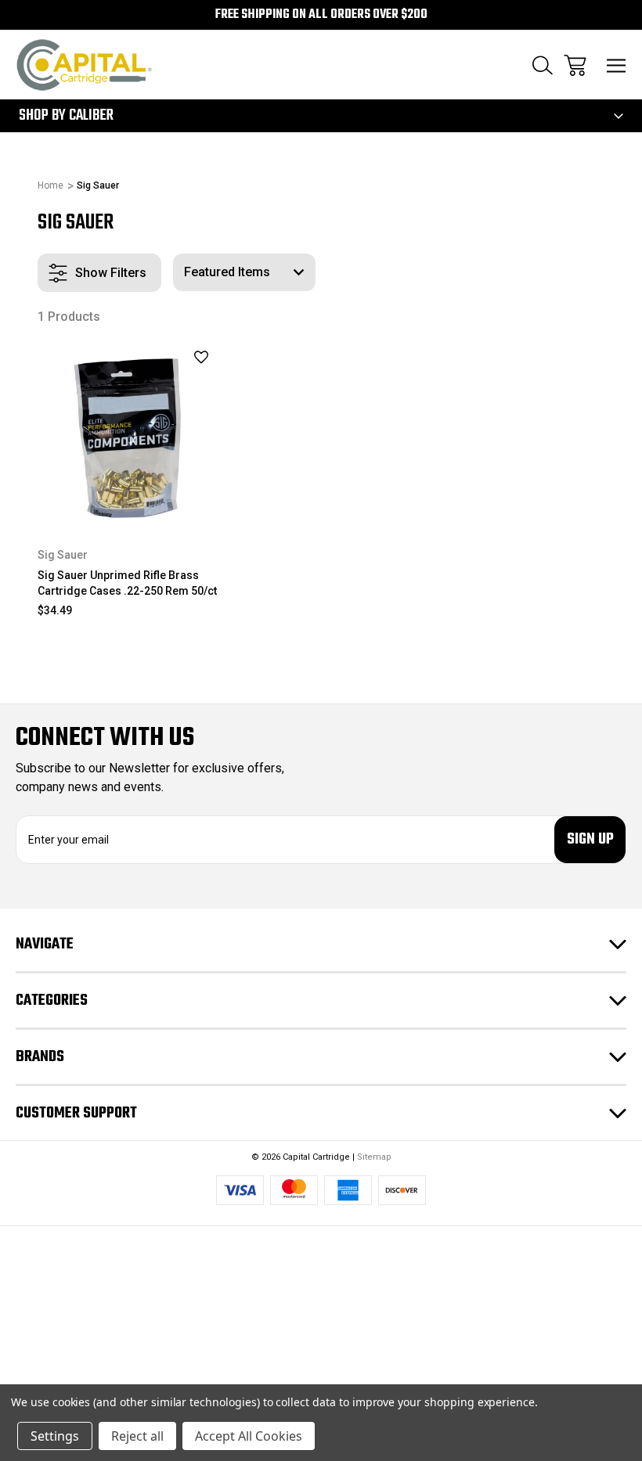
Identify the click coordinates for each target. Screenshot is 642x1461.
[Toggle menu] (616, 65)
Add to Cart (128, 503)
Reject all (137, 1436)
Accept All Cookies (248, 1436)
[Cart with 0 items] (575, 65)
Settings (55, 1436)
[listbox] (244, 272)
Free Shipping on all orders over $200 (321, 15)
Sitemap (374, 1157)
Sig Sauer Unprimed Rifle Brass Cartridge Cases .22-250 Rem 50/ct (127, 583)
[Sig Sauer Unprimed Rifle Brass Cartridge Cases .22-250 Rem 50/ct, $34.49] (128, 433)
